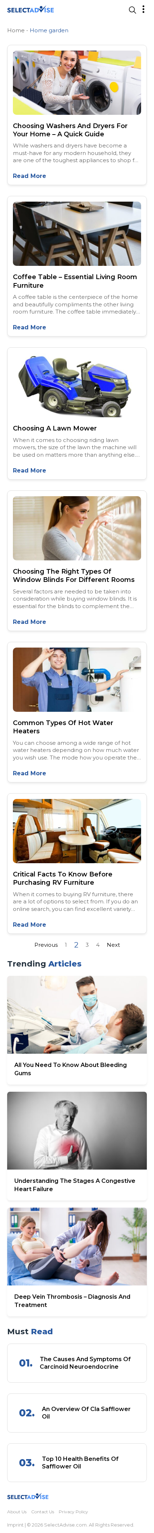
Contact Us (42, 1511)
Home (16, 30)
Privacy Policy (73, 1511)
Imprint (15, 1525)
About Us (17, 1511)
